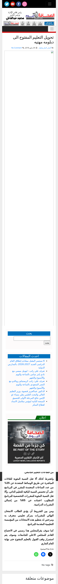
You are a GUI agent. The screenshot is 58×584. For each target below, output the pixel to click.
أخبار (49, 48)
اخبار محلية (43, 48)
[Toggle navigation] (50, 4)
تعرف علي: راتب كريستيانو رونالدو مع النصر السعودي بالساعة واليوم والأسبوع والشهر (27, 384)
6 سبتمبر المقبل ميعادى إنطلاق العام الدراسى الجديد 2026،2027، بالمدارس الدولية (26, 364)
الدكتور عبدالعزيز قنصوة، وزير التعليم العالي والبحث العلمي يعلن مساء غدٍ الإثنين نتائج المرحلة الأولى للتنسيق (27, 394)
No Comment (16, 48)
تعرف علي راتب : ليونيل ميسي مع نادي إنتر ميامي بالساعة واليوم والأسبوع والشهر (28, 374)
